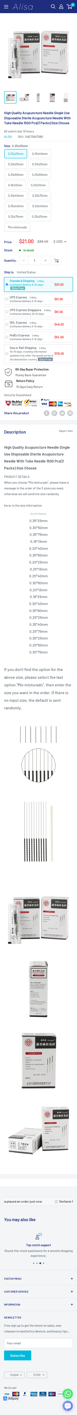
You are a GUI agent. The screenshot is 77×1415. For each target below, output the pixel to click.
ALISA (8, 136)
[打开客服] (68, 1406)
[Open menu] (6, 6)
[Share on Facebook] (46, 413)
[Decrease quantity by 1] (23, 260)
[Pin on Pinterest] (54, 413)
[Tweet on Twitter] (62, 413)
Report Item (66, 431)
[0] (69, 6)
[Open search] (53, 6)
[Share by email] (70, 413)
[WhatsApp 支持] (68, 1394)
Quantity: (10, 260)
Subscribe (17, 1355)
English (14, 1374)
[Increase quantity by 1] (45, 260)
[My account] (61, 6)
